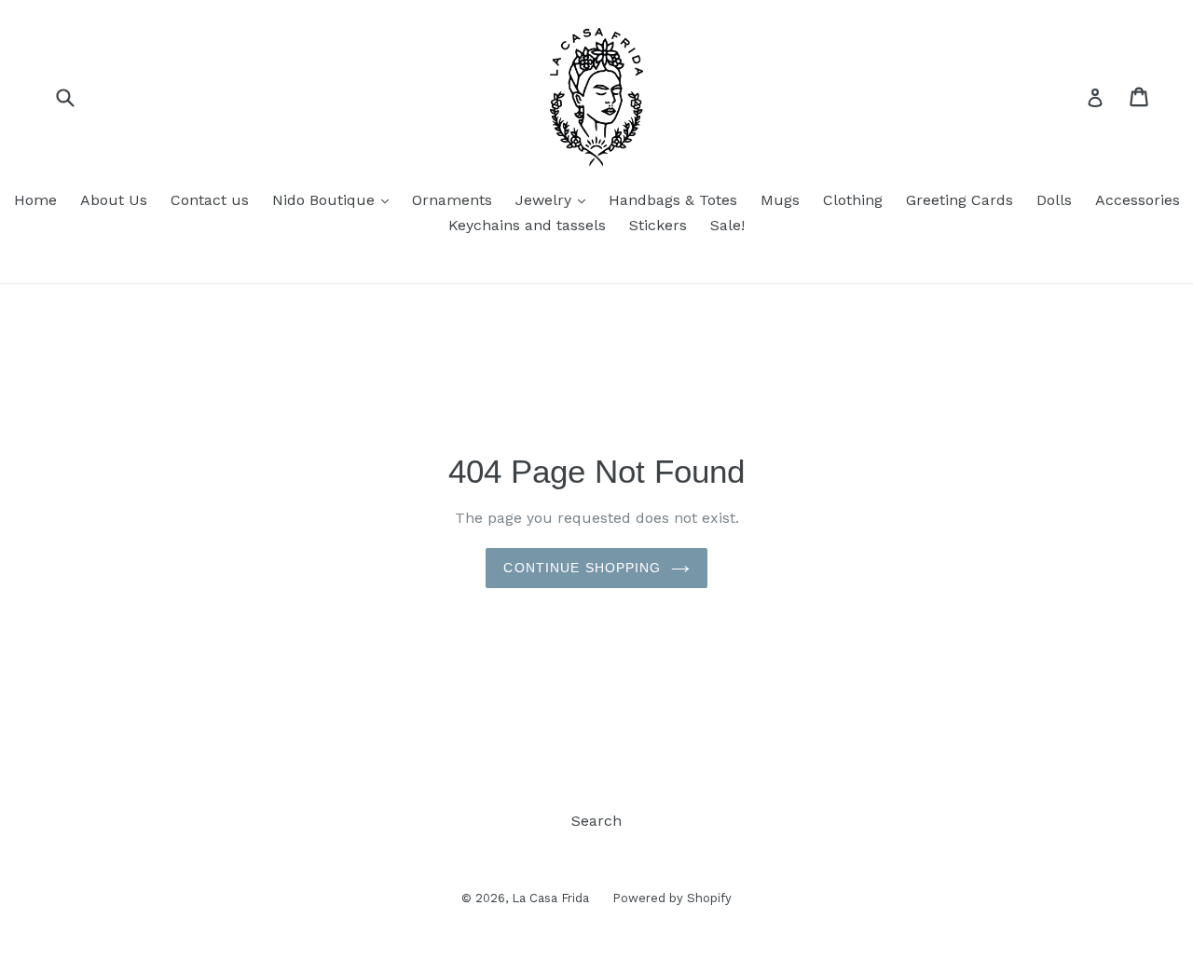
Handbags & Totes (673, 200)
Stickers (658, 225)
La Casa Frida (550, 898)
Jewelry (555, 199)
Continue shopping (582, 567)
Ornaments (452, 200)
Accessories (1137, 200)
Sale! (727, 225)
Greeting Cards (959, 200)
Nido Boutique (335, 199)
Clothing (853, 200)
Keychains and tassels (527, 225)
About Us (113, 200)
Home (35, 200)
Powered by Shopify (672, 898)
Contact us (210, 200)
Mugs (780, 200)
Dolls (1054, 200)
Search (596, 821)
